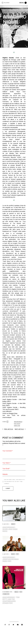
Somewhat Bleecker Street (12, 157)
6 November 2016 (7, 591)
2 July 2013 (5, 554)
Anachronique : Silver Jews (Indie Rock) (10, 529)
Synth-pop (17, 425)
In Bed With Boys (19, 207)
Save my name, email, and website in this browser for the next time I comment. (14, 481)
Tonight (14, 231)
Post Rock (17, 423)
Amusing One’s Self (13, 299)
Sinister (13, 179)
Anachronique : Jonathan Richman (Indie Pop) (10, 559)
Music (13, 524)
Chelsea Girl (6, 377)
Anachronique (18, 421)
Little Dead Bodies (11, 139)
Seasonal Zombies (9, 335)
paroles (4, 147)
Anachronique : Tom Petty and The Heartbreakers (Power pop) (10, 600)
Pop (17, 554)
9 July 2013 (5, 524)
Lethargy (22, 285)
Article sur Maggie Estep (9, 413)
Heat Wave (6, 261)
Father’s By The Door (15, 175)
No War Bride (21, 281)
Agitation (12, 343)
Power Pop (6, 594)
